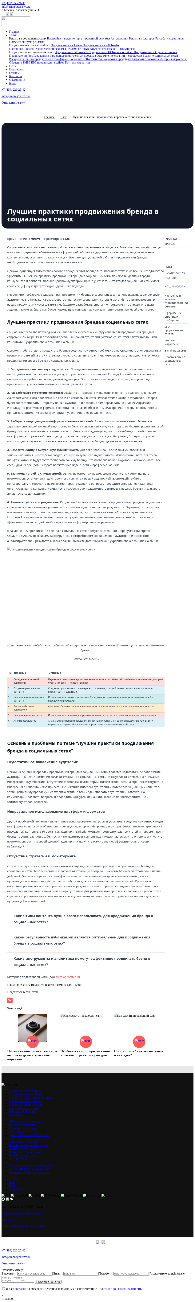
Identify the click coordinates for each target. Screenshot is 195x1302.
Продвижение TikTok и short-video (111, 52)
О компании (17, 79)
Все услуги (16, 1115)
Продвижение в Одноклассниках (155, 52)
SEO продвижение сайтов (47, 62)
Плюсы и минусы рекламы (26, 41)
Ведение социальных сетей (160, 55)
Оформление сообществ (24, 1141)
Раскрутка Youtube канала (26, 1152)
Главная (14, 31)
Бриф (12, 83)
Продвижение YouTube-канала (29, 55)
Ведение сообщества (22, 1111)
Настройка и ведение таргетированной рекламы (79, 38)
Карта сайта (9, 1219)
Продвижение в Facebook (25, 1094)
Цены (13, 66)
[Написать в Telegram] (7, 14)
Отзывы (14, 72)
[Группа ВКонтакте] (11, 14)
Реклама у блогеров (142, 38)
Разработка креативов (169, 38)
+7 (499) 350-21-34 (13, 3)
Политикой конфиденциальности (119, 1288)
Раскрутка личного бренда (26, 59)
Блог (12, 1182)
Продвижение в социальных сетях (175, 360)
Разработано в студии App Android (24, 1226)
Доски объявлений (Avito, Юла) (29, 1135)
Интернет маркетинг (173, 59)
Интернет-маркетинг (22, 1128)
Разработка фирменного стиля (64, 59)
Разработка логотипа (146, 59)
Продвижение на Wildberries (101, 45)
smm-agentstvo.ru (68, 977)
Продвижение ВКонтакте (72, 52)
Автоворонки (120, 38)
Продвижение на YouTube (26, 1104)
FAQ (12, 1185)
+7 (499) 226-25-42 (13, 89)
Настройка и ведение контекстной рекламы (37, 48)
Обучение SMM (19, 62)
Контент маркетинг (77, 62)
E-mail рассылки (175, 350)
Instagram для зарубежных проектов (73, 55)
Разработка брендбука (117, 59)
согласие (20, 1288)
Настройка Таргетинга (24, 1108)
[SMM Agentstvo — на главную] (16, 25)
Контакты (15, 76)
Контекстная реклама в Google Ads (31, 1165)
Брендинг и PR (19, 1158)
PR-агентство (93, 59)
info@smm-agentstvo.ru (16, 6)
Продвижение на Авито (67, 45)
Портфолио (16, 69)
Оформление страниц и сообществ (120, 55)
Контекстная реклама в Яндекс (29, 1168)
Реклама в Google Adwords (84, 48)
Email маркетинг (20, 1131)
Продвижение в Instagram (25, 1101)
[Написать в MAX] (3, 14)
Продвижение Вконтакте (25, 1091)
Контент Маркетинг (22, 1125)
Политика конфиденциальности (22, 1213)
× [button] (2, 1295)
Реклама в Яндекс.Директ (118, 48)
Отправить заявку (13, 102)
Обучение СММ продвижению (29, 1172)
